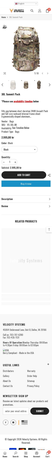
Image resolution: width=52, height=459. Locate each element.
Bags (12, 121)
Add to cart (23, 175)
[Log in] (39, 10)
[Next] (47, 73)
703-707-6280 (16, 334)
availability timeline (23, 101)
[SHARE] (48, 175)
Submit (40, 411)
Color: (7, 143)
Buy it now (26, 184)
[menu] (3, 10)
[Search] (32, 10)
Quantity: (5, 157)
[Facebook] (5, 422)
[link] (26, 299)
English (20, 4)
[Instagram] (13, 422)
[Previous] (42, 73)
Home (3, 17)
